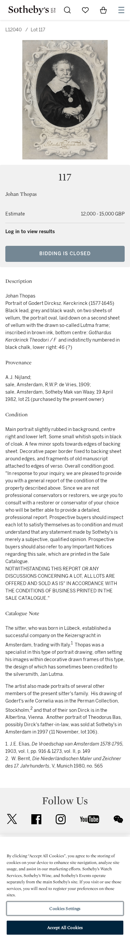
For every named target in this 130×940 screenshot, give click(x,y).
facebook (36, 819)
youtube (89, 819)
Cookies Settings (64, 908)
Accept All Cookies (65, 927)
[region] (65, 888)
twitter (12, 819)
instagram (61, 819)
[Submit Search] (67, 10)
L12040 (13, 30)
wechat (118, 819)
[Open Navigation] (121, 10)
